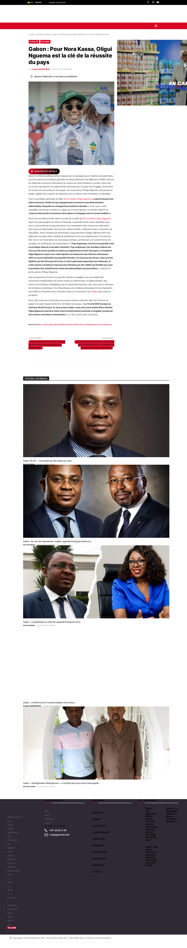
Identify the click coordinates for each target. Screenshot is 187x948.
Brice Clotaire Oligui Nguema (78, 199)
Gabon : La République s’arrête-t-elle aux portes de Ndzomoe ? (172, 815)
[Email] (56, 330)
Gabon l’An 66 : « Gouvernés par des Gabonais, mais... (48, 460)
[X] (37, 330)
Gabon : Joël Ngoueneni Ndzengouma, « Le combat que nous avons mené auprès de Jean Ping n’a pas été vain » (151, 824)
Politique (47, 34)
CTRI (61, 325)
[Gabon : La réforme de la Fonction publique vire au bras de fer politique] (96, 662)
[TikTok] (11, 928)
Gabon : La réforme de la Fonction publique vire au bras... (49, 702)
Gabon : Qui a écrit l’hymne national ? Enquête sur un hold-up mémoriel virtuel (151, 856)
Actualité (39, 34)
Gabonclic (77, 325)
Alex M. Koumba (29, 786)
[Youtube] (158, 2)
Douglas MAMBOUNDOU (41, 69)
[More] (82, 330)
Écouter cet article (45, 171)
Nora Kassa (85, 325)
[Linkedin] (50, 330)
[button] (156, 26)
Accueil (31, 34)
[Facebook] (148, 2)
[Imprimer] (62, 330)
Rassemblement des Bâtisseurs (100, 325)
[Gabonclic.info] (40, 13)
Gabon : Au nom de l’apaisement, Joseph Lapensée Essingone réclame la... (57, 541)
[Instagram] (153, 2)
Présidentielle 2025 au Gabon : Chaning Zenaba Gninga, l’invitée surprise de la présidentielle (46, 345)
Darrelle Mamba (29, 464)
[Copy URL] (75, 330)
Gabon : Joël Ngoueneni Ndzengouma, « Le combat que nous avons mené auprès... (61, 783)
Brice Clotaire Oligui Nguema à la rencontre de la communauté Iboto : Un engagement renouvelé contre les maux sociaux (95, 345)
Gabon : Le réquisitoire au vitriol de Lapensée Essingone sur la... (52, 622)
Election (66, 325)
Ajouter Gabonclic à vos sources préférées (55, 76)
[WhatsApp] (44, 330)
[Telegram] (69, 330)
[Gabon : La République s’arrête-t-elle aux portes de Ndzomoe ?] (162, 808)
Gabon (95, 291)
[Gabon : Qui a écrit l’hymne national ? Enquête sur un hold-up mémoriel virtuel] (141, 846)
